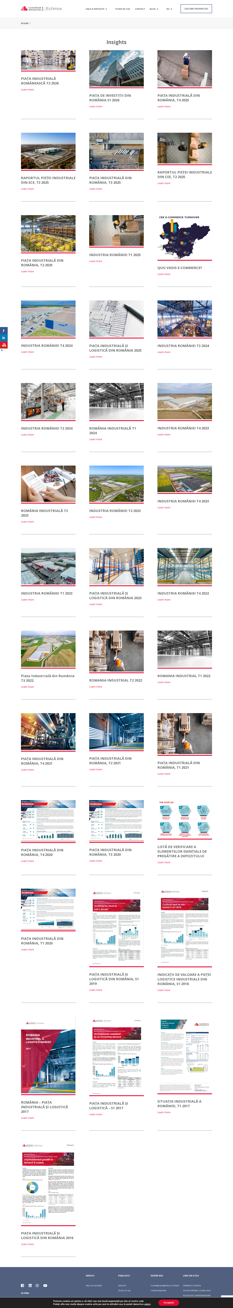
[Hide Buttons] (1, 351)
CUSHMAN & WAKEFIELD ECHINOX (165, 1285)
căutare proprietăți (196, 8)
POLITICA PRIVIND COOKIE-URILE (197, 1290)
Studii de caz (122, 9)
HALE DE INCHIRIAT (94, 1285)
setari (147, 1304)
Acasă (24, 23)
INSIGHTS (122, 1285)
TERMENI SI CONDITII (192, 1285)
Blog (153, 9)
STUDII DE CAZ (124, 1290)
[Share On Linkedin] (4, 337)
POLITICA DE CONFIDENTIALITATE (197, 1295)
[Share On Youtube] (4, 345)
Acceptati (169, 1302)
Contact (140, 9)
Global (25, 1293)
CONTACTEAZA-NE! (158, 1290)
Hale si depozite (95, 9)
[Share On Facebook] (4, 330)
